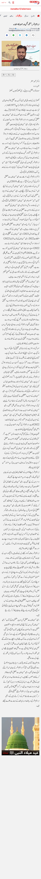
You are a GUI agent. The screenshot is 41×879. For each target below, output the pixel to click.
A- (13, 75)
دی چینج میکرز (19, 16)
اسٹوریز (33, 16)
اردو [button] (3, 2)
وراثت (11, 16)
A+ (4, 75)
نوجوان (5, 16)
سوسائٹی (26, 16)
